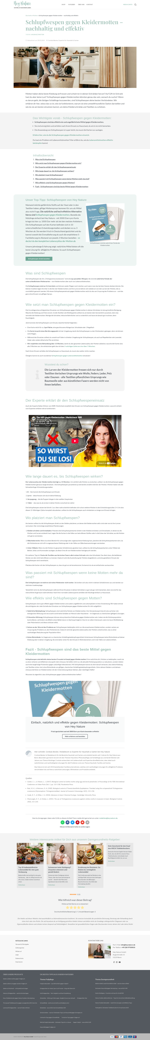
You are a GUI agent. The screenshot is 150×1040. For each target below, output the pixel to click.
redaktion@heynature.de (108, 818)
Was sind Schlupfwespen (45, 159)
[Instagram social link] (116, 962)
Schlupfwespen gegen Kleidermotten (52, 215)
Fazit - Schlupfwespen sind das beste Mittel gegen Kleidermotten (61, 186)
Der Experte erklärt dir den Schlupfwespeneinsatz (55, 167)
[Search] (135, 5)
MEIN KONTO (127, 4)
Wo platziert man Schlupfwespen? (49, 175)
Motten (35, 15)
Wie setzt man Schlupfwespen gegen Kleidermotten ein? (58, 163)
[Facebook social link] (114, 962)
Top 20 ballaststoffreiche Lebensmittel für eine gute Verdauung (28, 870)
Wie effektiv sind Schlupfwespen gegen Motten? (55, 182)
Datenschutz (19, 958)
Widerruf (18, 951)
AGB (16, 955)
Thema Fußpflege (47, 979)
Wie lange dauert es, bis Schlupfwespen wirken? (54, 171)
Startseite (29, 15)
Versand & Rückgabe (22, 944)
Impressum (19, 962)
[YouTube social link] (119, 962)
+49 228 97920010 (128, 947)
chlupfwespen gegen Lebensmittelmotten (67, 356)
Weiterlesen (21, 885)
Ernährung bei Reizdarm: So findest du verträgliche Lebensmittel (89, 870)
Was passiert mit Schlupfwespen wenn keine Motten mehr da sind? (62, 179)
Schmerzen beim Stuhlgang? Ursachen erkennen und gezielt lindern (59, 870)
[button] (63, 822)
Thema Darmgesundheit (104, 979)
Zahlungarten (19, 948)
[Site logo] (23, 4)
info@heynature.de (128, 945)
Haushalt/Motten (37, 34)
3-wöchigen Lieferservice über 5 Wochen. (79, 346)
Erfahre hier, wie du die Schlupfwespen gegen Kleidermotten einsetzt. (61, 135)
